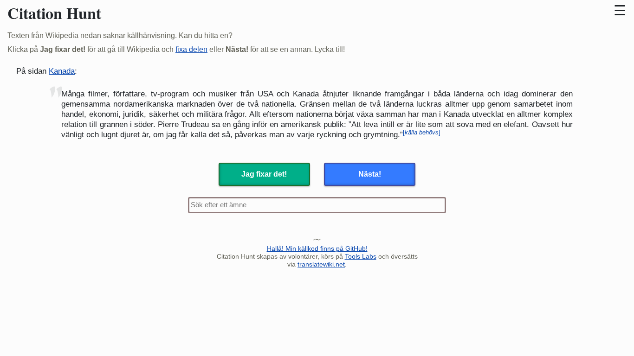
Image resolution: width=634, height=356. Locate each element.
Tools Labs (360, 256)
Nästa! (369, 174)
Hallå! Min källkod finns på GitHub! (317, 248)
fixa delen (191, 49)
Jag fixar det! (264, 174)
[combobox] (317, 205)
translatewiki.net (321, 264)
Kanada (62, 71)
